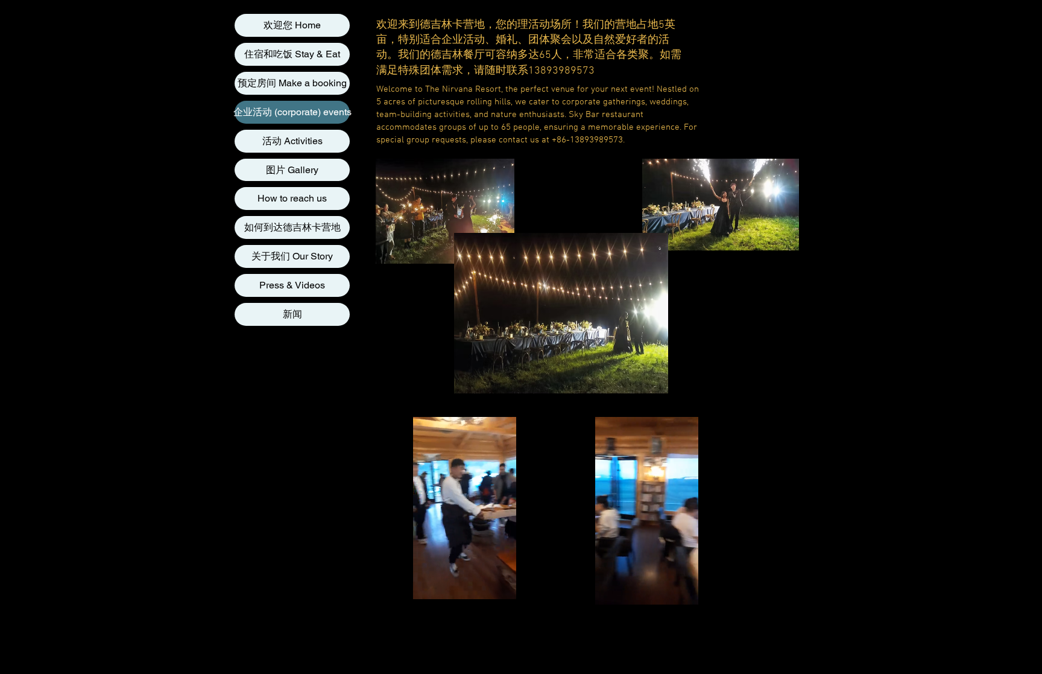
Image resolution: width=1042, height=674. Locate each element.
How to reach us (292, 198)
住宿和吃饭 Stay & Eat (292, 54)
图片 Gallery (292, 170)
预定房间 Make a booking (292, 83)
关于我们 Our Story (292, 256)
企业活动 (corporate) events (292, 112)
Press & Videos (292, 285)
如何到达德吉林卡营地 (292, 227)
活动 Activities (292, 141)
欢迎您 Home (292, 25)
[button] (500, 586)
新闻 (292, 314)
